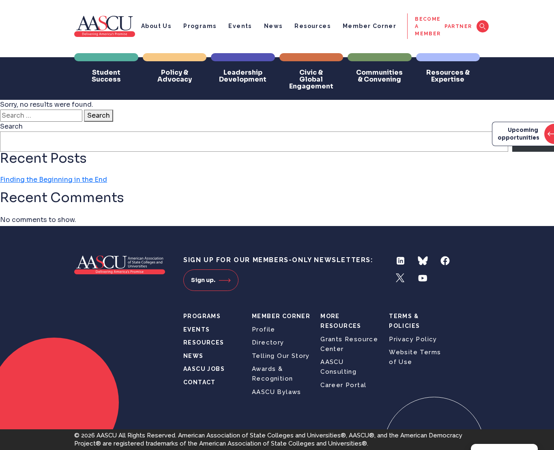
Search (98, 115)
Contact (199, 382)
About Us (156, 26)
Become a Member (427, 26)
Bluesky (423, 261)
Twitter (400, 278)
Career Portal (343, 385)
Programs (199, 26)
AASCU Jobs (204, 369)
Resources (312, 26)
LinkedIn (400, 261)
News (273, 26)
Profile (263, 329)
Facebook (445, 261)
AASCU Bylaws (276, 392)
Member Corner (369, 26)
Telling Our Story (281, 356)
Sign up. (203, 280)
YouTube (423, 278)
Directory (268, 342)
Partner (458, 26)
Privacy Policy (413, 339)
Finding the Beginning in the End (53, 179)
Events (239, 26)
